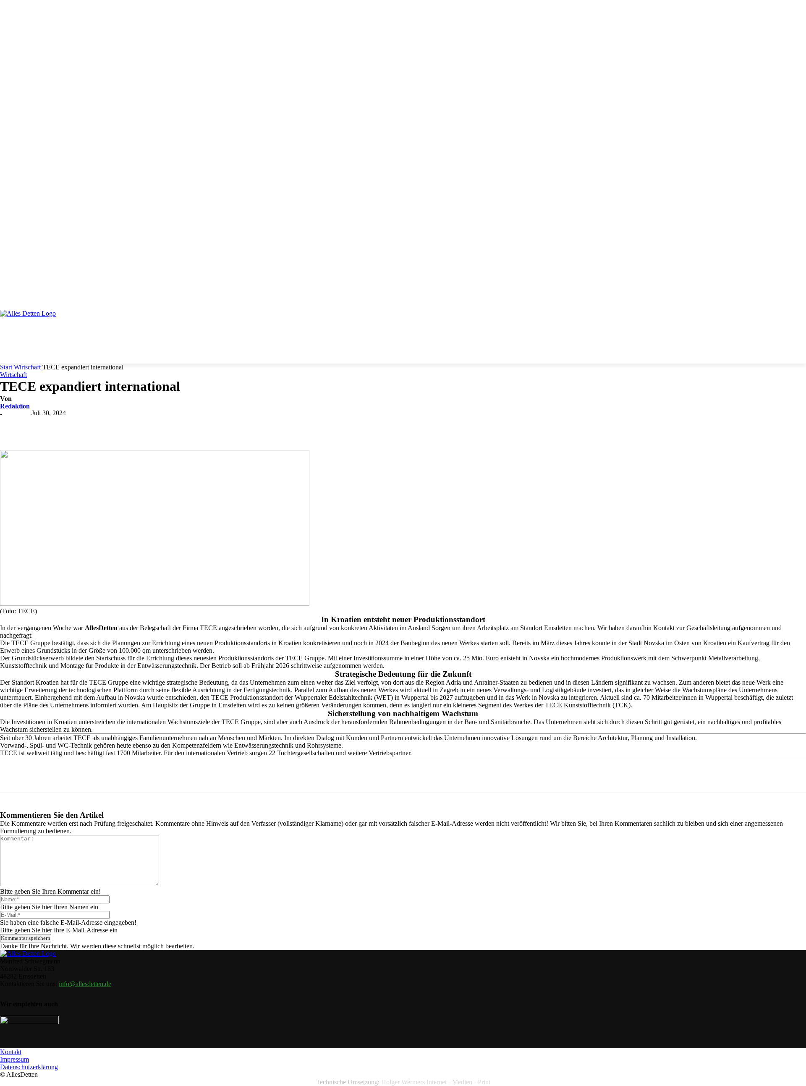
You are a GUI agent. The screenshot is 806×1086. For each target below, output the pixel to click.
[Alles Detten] (36, 324)
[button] (796, 285)
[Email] (197, 425)
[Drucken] (227, 425)
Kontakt (10, 1051)
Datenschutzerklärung (29, 1066)
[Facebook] (76, 425)
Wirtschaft (27, 367)
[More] (257, 425)
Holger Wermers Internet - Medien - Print (435, 1082)
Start (6, 367)
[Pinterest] (136, 425)
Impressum (14, 1059)
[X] (106, 425)
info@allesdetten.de (85, 983)
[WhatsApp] (167, 425)
